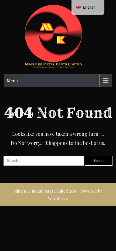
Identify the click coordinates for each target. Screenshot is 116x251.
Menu (12, 80)
